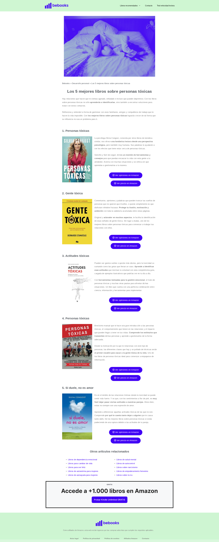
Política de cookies (111, 538)
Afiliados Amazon (130, 538)
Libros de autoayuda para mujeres (83, 475)
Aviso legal (74, 538)
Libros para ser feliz (76, 467)
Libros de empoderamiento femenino (132, 471)
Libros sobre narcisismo (127, 467)
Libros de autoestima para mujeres (83, 471)
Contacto (148, 6)
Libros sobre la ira (124, 475)
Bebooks (66, 83)
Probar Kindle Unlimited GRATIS (109, 499)
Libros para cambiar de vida (80, 463)
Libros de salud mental (126, 460)
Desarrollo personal (80, 83)
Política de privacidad (91, 538)
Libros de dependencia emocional (82, 460)
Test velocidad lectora (166, 6)
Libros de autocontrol (125, 463)
